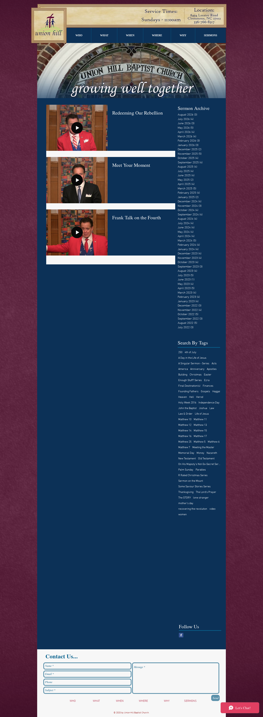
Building (182, 374)
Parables (201, 470)
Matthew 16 (184, 436)
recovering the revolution (192, 509)
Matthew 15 (200, 430)
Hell (191, 397)
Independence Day (209, 402)
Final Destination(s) (189, 386)
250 (180, 352)
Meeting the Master (203, 447)
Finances (208, 386)
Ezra (206, 380)
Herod (199, 397)
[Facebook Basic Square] (181, 635)
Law (211, 408)
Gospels (205, 391)
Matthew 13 (200, 425)
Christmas (196, 374)
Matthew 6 (213, 442)
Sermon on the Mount (190, 481)
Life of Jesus (202, 414)
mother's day (185, 503)
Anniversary (197, 369)
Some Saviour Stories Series (194, 486)
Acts (214, 363)
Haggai (216, 391)
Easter (207, 374)
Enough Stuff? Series (190, 380)
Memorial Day (186, 453)
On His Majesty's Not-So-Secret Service (199, 464)
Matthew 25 (184, 442)
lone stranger (201, 497)
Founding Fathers (188, 391)
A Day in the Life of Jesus (192, 358)
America (183, 369)
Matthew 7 (184, 447)
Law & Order (185, 414)
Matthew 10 (184, 419)
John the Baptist (187, 408)
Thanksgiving (185, 492)
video (212, 509)
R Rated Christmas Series (193, 475)
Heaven (182, 397)
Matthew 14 (184, 430)
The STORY (184, 497)
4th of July (190, 352)
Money (200, 453)
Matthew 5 (199, 442)
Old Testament (206, 458)
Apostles (212, 369)
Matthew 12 (184, 425)
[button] (79, 35)
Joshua (203, 408)
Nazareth (212, 453)
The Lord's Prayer (206, 492)
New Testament (187, 458)
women (182, 514)
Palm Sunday (185, 470)
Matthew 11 (200, 419)
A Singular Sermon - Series (193, 363)
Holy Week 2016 (187, 402)
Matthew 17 (200, 436)
